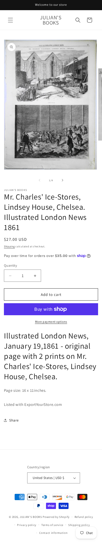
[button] (10, 20)
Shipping (9, 246)
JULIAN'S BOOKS (31, 517)
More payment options (51, 322)
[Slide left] (39, 180)
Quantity (10, 265)
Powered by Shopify (56, 517)
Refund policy (84, 517)
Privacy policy (26, 525)
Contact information (53, 533)
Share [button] (14, 420)
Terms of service (52, 525)
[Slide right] (62, 180)
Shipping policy (79, 525)
